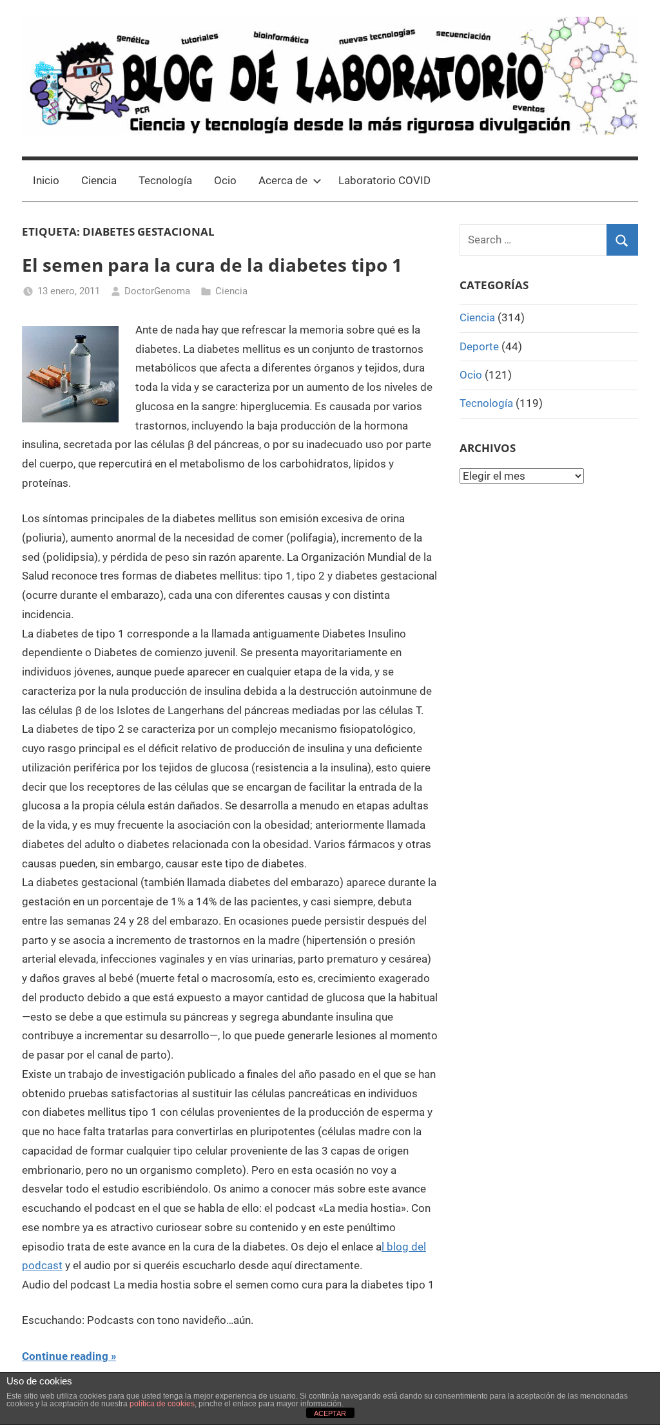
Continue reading (65, 1356)
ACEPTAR (330, 1413)
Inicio (46, 180)
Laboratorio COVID (384, 180)
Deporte (479, 346)
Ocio (225, 180)
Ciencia (99, 180)
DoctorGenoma (157, 291)
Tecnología (165, 180)
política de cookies (162, 1403)
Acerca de (282, 180)
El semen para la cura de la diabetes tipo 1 (212, 264)
